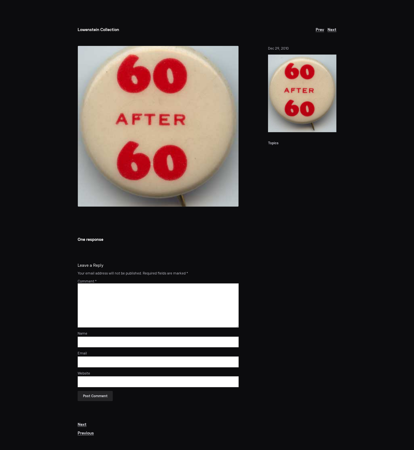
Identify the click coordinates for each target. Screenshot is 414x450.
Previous (86, 433)
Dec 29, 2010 (278, 48)
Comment (87, 281)
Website (84, 373)
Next (332, 29)
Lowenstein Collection (98, 29)
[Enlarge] (331, 60)
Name (82, 333)
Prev (320, 29)
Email (82, 353)
